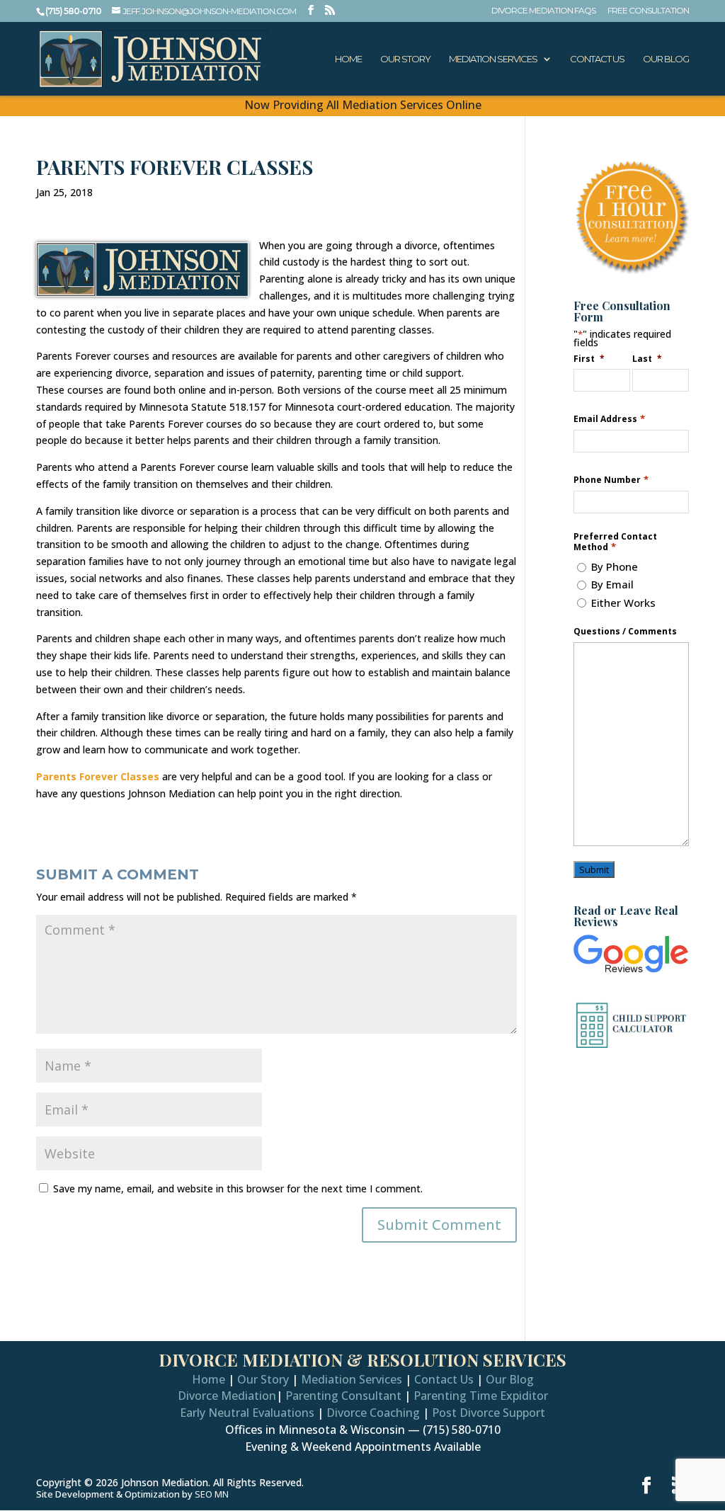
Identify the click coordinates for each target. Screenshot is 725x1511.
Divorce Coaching (373, 1412)
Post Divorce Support (488, 1412)
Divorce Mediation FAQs (543, 11)
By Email (612, 584)
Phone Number (610, 479)
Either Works (623, 602)
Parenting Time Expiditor (480, 1395)
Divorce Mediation (227, 1395)
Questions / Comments (625, 632)
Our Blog (666, 59)
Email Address (608, 419)
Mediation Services (493, 59)
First (589, 358)
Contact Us (597, 59)
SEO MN (212, 1494)
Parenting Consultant (343, 1395)
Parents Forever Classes (97, 776)
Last (647, 358)
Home (348, 59)
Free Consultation (648, 11)
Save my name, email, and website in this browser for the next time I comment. (238, 1188)
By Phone (614, 566)
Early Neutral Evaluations (247, 1412)
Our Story (405, 59)
